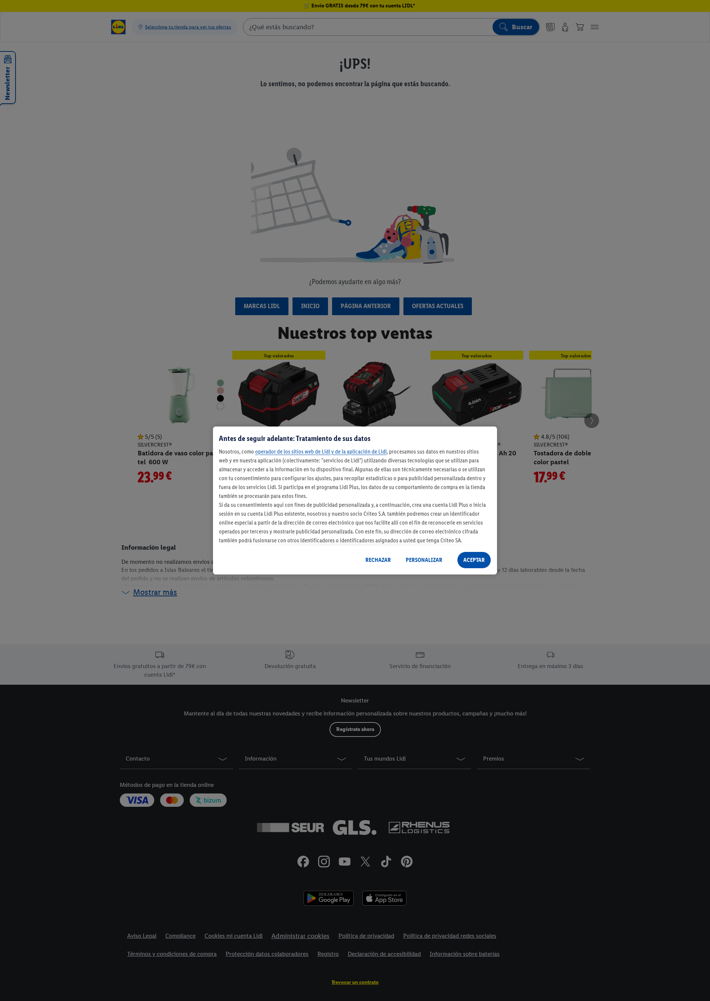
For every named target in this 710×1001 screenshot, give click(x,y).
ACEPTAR (474, 559)
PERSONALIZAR (424, 559)
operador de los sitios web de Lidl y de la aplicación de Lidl (321, 451)
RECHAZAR (378, 559)
